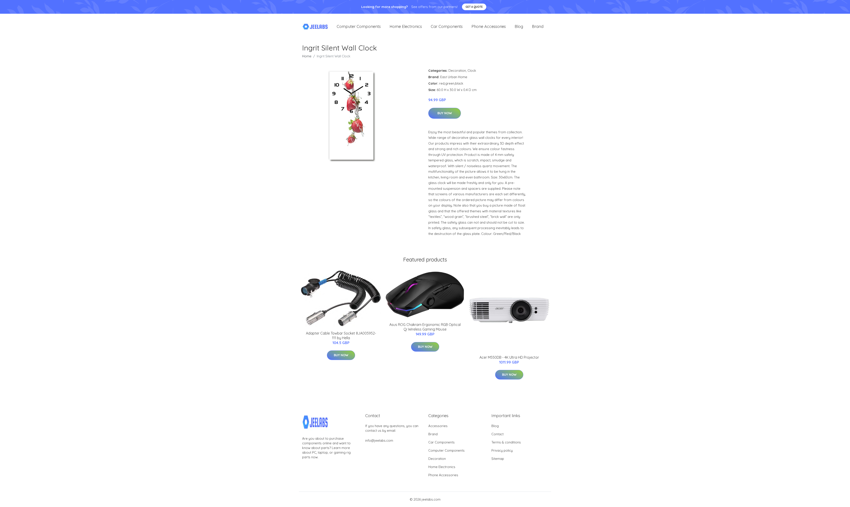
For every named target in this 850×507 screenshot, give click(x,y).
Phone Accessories (488, 26)
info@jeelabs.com (379, 440)
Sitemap (497, 459)
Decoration (457, 70)
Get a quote (474, 6)
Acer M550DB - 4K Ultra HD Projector (509, 357)
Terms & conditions (506, 442)
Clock (472, 70)
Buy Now (444, 113)
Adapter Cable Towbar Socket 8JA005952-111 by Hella (341, 335)
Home (306, 56)
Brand (537, 26)
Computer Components (359, 26)
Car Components (447, 26)
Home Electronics (406, 26)
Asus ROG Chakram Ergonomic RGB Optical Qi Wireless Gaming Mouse (425, 326)
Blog (519, 26)
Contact (497, 434)
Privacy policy (502, 450)
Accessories (438, 426)
